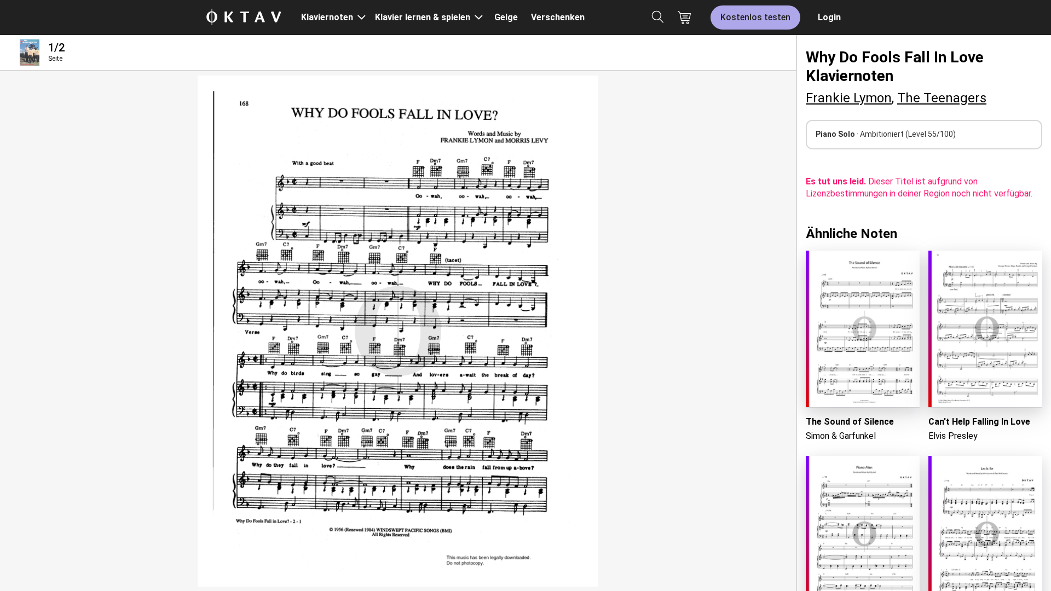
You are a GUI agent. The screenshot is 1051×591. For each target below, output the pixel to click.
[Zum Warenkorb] (684, 17)
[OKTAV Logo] (243, 17)
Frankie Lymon (849, 98)
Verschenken (558, 17)
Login (829, 17)
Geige (506, 17)
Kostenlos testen (755, 17)
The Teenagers (941, 98)
